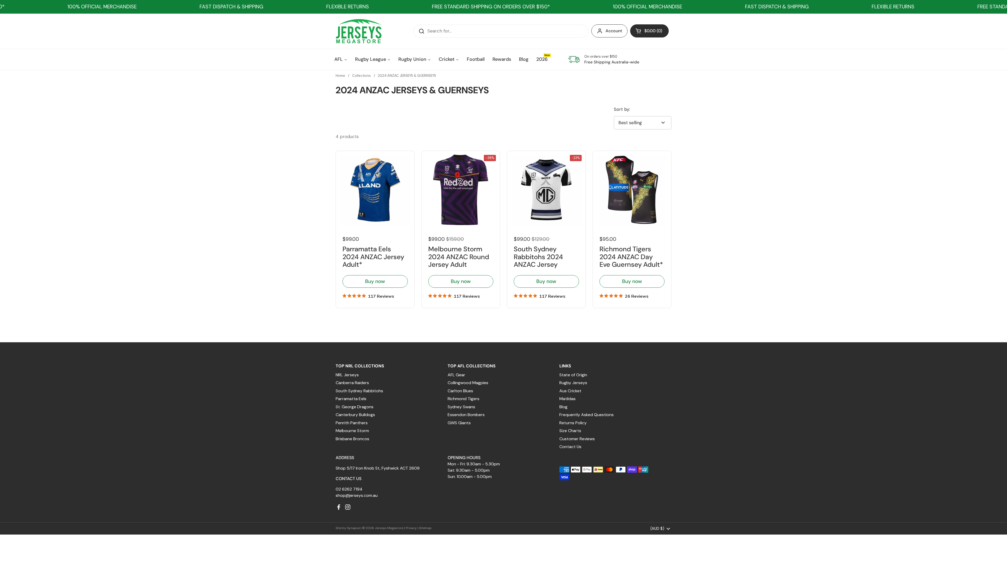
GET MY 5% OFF (457, 336)
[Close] (589, 220)
